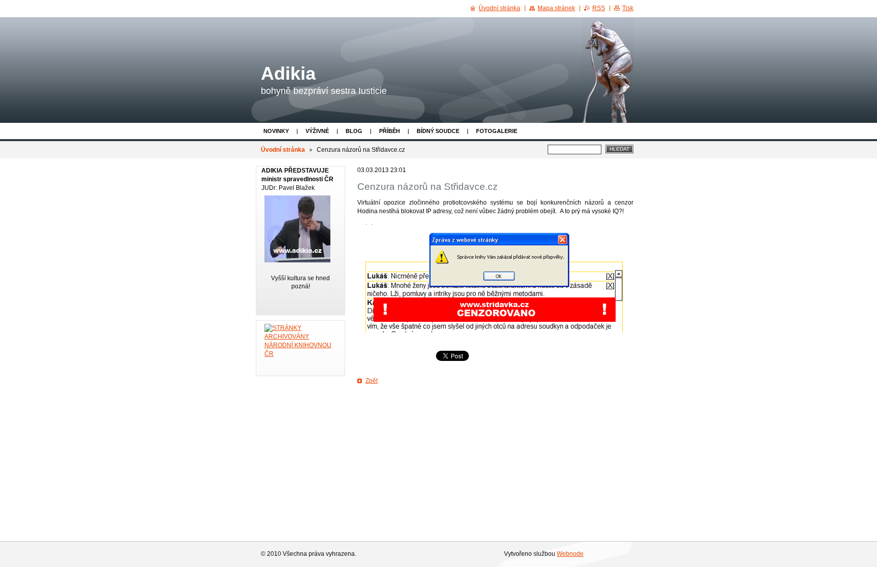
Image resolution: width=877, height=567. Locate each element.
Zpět (371, 380)
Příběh (389, 131)
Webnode (570, 553)
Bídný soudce (438, 131)
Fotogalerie (496, 131)
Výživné (317, 131)
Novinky (276, 131)
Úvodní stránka (283, 149)
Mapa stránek (556, 8)
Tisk (627, 8)
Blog (354, 131)
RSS (598, 8)
